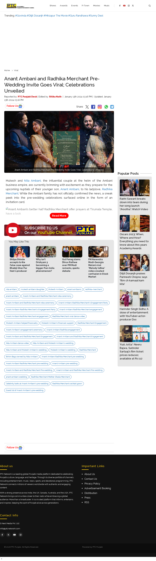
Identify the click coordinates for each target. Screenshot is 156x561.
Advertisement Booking (97, 488)
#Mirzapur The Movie (56, 15)
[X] (133, 6)
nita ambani (11, 289)
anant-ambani (12, 296)
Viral (16, 70)
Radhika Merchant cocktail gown (67, 383)
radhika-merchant (93, 289)
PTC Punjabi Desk (27, 96)
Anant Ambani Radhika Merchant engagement (80, 309)
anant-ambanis (74, 289)
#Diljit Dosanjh (35, 15)
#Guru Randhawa (78, 15)
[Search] (149, 6)
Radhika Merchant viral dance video (68, 316)
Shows (53, 5)
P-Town (85, 5)
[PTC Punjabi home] (20, 6)
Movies (96, 5)
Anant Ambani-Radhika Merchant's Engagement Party (83, 303)
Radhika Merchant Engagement (92, 323)
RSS (86, 502)
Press (87, 497)
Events (74, 5)
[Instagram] (129, 6)
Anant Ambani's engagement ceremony (24, 330)
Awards (63, 5)
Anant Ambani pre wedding (65, 363)
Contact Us (90, 478)
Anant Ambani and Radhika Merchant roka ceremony (47, 296)
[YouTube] (124, 5)
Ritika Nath (55, 96)
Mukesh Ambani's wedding (63, 350)
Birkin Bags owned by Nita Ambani (22, 356)
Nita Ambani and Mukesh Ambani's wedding (53, 343)
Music (107, 5)
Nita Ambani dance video (17, 343)
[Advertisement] (78, 42)
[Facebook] (120, 6)
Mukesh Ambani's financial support (58, 323)
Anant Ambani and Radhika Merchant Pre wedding (29, 370)
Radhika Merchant (87, 350)
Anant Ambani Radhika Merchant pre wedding (63, 356)
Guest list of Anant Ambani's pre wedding (24, 390)
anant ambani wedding (16, 377)
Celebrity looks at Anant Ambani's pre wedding (27, 383)
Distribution (90, 493)
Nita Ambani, (32, 180)
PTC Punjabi (98, 547)
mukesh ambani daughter (32, 289)
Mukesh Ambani (55, 289)
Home (7, 70)
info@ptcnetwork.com (10, 528)
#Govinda (20, 15)
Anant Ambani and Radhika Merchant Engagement (29, 336)
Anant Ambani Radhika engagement (63, 330)
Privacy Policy (92, 483)
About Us (89, 474)
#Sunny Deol (96, 15)
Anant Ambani (69, 189)
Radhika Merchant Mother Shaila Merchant (50, 377)
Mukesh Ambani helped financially (22, 323)
